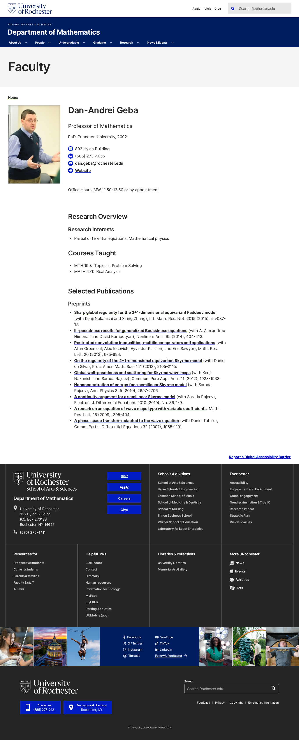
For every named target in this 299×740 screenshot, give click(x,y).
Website (83, 170)
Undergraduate (69, 42)
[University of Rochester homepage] (30, 9)
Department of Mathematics (54, 32)
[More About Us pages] (26, 42)
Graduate (99, 42)
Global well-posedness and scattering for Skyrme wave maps (132, 372)
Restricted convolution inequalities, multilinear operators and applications (144, 342)
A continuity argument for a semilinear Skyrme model (124, 396)
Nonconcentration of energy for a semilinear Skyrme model (130, 384)
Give (218, 9)
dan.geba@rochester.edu (99, 163)
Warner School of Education (178, 522)
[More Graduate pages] (110, 42)
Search (188, 681)
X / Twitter (135, 643)
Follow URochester (168, 655)
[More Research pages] (138, 42)
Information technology (103, 589)
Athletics (242, 579)
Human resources (98, 582)
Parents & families (26, 576)
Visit (207, 9)
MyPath (91, 595)
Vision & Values (241, 522)
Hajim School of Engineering (178, 489)
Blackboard (94, 563)
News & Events (157, 42)
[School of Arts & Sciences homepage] (45, 481)
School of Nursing (171, 509)
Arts (239, 588)
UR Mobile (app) (97, 615)
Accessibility (239, 482)
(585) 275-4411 (33, 532)
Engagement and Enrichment (251, 489)
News (240, 563)
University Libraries (172, 563)
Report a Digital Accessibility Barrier (260, 457)
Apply (196, 9)
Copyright (236, 703)
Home (13, 97)
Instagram (135, 649)
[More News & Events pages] (172, 42)
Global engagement (244, 496)
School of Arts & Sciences (30, 24)
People (39, 42)
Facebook (134, 637)
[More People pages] (49, 42)
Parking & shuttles (99, 609)
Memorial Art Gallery (172, 569)
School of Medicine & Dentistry (180, 502)
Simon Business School (175, 515)
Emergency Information (263, 703)
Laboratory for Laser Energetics (180, 528)
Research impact (242, 509)
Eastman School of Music (176, 496)
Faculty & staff (24, 582)
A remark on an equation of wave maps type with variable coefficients (140, 408)
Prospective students (29, 563)
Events (240, 571)
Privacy (219, 703)
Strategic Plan (240, 515)
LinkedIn (166, 649)
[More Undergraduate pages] (84, 42)
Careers (124, 498)
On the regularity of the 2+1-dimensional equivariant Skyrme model (138, 360)
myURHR (92, 602)
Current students (26, 569)
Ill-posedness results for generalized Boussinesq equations (130, 330)
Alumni (19, 589)
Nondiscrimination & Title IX (250, 502)
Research (126, 42)
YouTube (166, 637)
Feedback (203, 703)
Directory (92, 576)
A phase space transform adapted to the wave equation (126, 420)
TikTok (164, 643)
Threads (134, 655)
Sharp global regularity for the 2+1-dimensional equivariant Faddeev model (145, 312)
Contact (91, 569)
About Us (15, 42)
